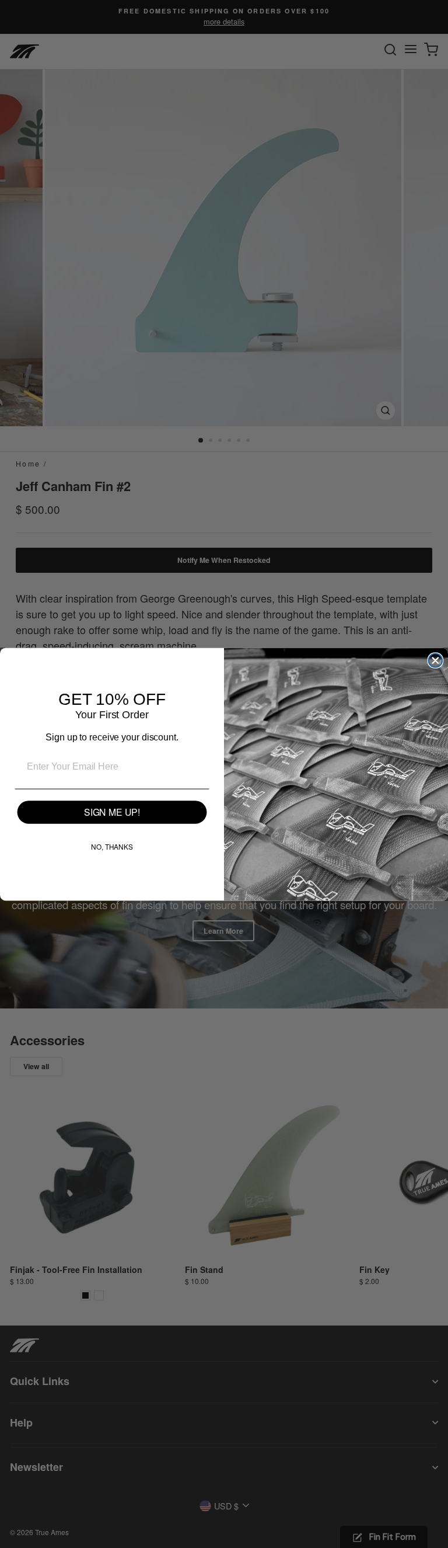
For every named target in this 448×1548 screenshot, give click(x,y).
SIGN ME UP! (112, 812)
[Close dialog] (436, 660)
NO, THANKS (112, 846)
